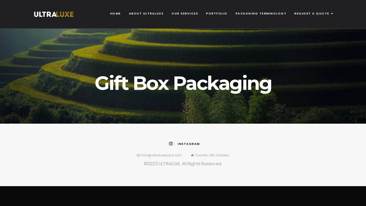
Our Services (184, 13)
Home (115, 13)
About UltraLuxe (146, 13)
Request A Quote (312, 13)
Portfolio (216, 13)
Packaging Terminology (261, 13)
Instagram (189, 144)
